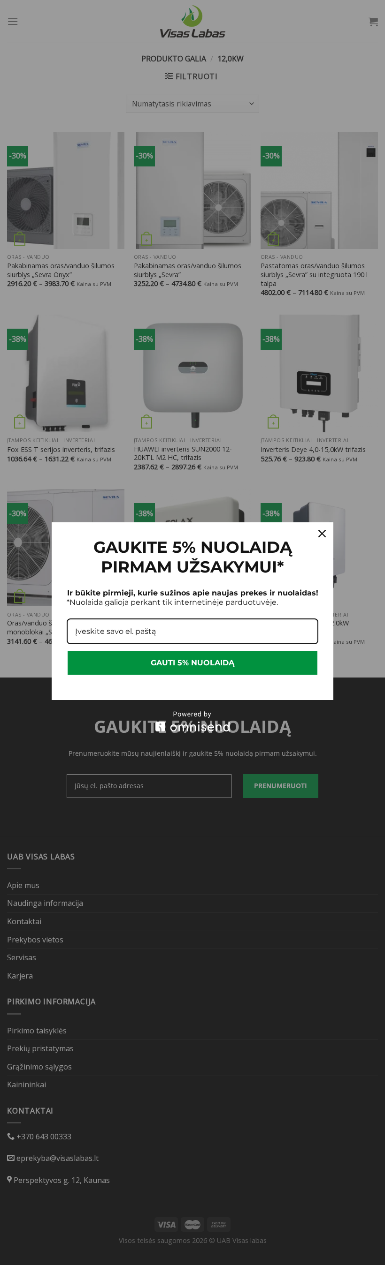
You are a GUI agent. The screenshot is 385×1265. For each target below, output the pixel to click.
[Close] (322, 533)
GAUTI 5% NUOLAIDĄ (192, 662)
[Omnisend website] (192, 721)
